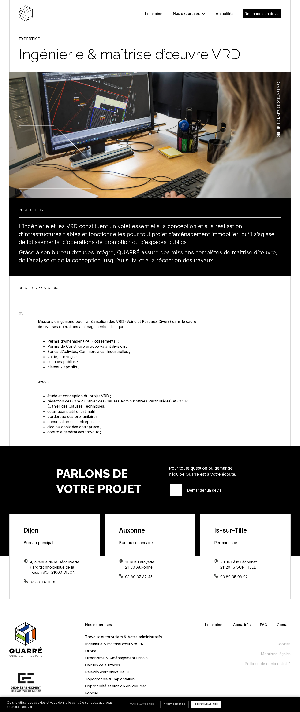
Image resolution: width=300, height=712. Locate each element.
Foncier (91, 693)
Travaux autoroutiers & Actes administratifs (123, 637)
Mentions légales (276, 653)
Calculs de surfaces (102, 665)
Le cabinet (154, 13)
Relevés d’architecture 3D (108, 672)
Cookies (284, 644)
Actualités (224, 13)
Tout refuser (174, 704)
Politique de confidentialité (268, 663)
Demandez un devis (261, 13)
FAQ (263, 624)
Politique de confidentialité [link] (259, 704)
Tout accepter (142, 704)
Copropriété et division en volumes (116, 686)
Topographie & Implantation (110, 679)
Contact (284, 624)
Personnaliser (206, 704)
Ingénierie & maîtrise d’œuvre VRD (115, 644)
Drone (90, 651)
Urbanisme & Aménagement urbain (116, 658)
